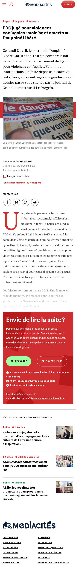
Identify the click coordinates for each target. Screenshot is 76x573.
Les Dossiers (10, 537)
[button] (7, 202)
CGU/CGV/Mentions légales (53, 562)
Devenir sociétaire (49, 552)
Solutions (19, 482)
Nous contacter (12, 542)
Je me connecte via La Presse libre (47, 398)
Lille (7, 427)
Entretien (19, 427)
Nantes (9, 457)
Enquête (19, 21)
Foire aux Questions (50, 547)
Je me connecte (28, 394)
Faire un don (10, 547)
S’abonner (44, 537)
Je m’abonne (19, 361)
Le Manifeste (10, 552)
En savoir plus (52, 361)
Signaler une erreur (15, 557)
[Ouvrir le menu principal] (4, 4)
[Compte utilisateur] (11, 4)
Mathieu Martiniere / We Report (23, 182)
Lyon (67, 4)
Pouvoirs (34, 21)
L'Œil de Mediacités (28, 457)
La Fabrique (45, 542)
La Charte (44, 557)
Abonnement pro (12, 562)
